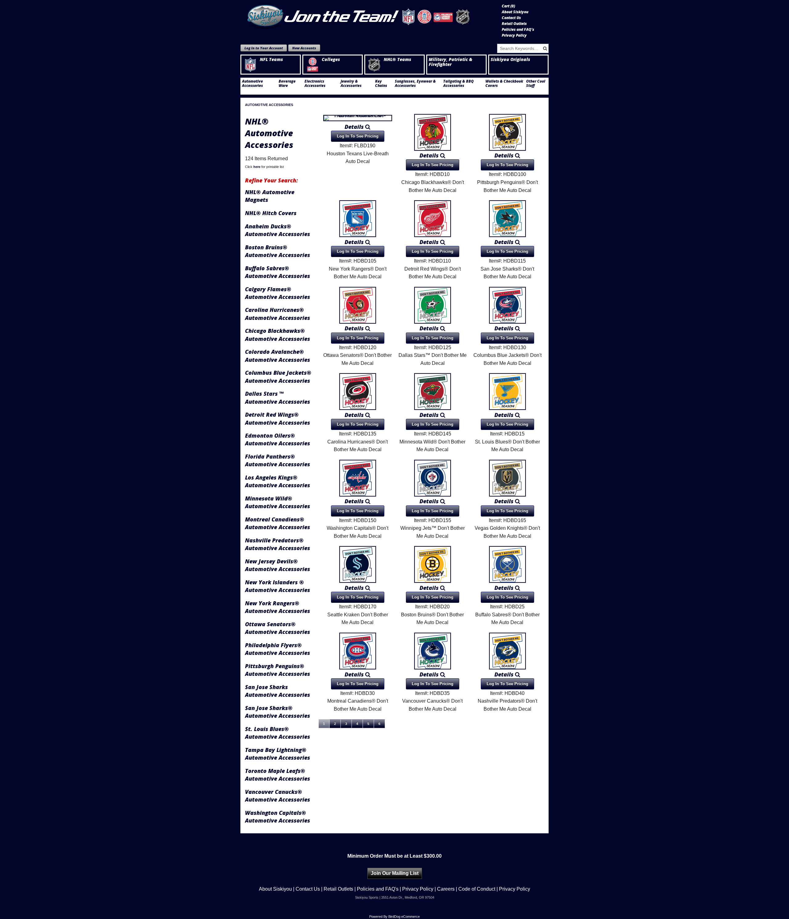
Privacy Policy (514, 35)
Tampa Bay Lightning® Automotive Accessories (277, 753)
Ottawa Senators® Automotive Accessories (277, 627)
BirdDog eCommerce (404, 916)
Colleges (331, 59)
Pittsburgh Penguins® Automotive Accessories (277, 669)
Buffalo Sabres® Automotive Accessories (277, 272)
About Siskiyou (515, 12)
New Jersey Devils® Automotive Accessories (277, 565)
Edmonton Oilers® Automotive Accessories (277, 439)
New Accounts (304, 48)
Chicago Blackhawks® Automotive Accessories (277, 334)
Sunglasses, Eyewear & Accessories (415, 83)
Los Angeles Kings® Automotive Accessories (277, 481)
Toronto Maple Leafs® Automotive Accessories (277, 774)
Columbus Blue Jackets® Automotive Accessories (278, 376)
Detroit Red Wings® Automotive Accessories (277, 418)
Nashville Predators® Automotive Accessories (277, 544)
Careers (446, 889)
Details (355, 126)
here (256, 167)
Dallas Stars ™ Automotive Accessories (277, 397)
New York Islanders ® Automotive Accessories (277, 586)
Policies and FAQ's (518, 29)
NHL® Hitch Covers (270, 213)
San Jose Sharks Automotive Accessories (277, 690)
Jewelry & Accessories (351, 83)
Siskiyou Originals (510, 59)
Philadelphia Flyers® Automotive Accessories (277, 648)
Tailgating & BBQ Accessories (458, 83)
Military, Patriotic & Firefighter (450, 62)
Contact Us (511, 18)
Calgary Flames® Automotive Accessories (277, 292)
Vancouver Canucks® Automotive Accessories (277, 795)
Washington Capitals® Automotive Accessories (277, 816)
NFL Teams (271, 59)
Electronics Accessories (315, 83)
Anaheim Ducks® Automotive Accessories (277, 230)
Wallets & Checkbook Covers (504, 83)
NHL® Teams (397, 59)
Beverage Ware (287, 83)
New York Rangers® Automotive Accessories (277, 607)
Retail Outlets (514, 24)
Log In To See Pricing (357, 136)
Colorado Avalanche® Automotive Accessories (277, 355)
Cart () (508, 6)
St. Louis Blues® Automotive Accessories (277, 732)
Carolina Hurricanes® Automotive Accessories (277, 313)
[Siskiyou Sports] (369, 17)
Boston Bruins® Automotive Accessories (277, 251)
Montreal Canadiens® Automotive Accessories (277, 523)
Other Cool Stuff (535, 83)
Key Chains (381, 83)
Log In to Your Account (263, 48)
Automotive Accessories (252, 83)
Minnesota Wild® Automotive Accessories (277, 502)
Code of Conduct (476, 889)
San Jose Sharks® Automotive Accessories (277, 711)
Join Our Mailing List (395, 873)
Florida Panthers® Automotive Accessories (277, 460)
